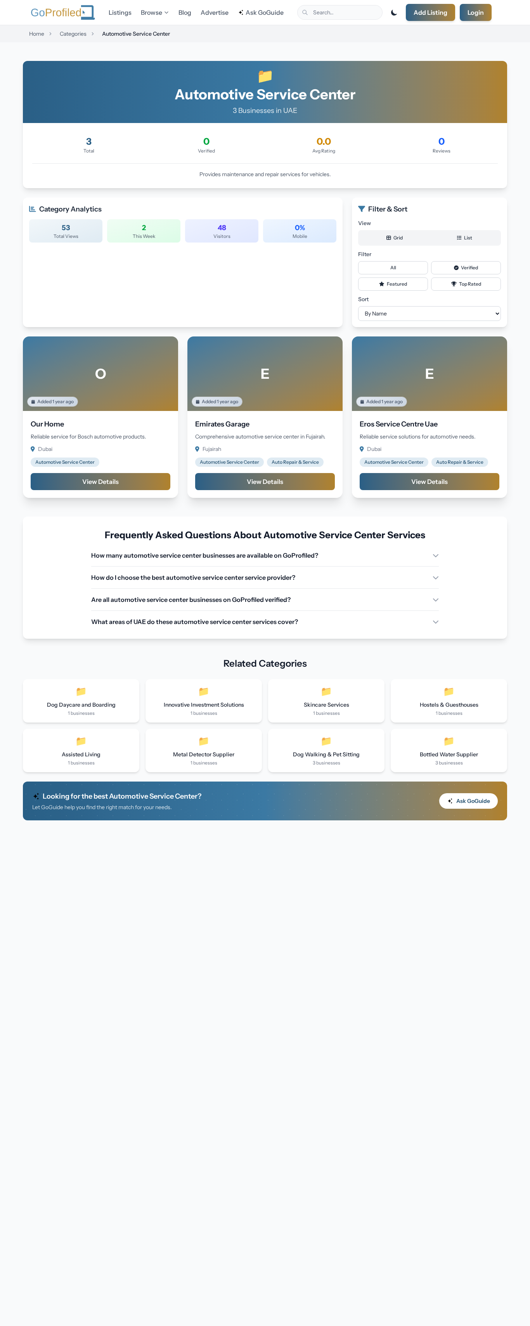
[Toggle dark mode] (394, 12)
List (467, 238)
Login (476, 12)
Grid (398, 238)
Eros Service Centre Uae (399, 424)
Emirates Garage (222, 424)
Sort (363, 299)
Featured (396, 284)
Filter (364, 254)
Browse (151, 12)
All (393, 267)
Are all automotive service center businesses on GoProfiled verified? (191, 599)
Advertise (215, 12)
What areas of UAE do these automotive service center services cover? (194, 622)
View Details (100, 481)
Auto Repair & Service (295, 462)
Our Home (47, 424)
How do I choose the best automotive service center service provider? (193, 577)
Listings (120, 12)
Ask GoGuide (265, 12)
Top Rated (469, 284)
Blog (184, 12)
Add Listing (430, 12)
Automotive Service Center (65, 462)
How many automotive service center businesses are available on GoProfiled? (204, 555)
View (364, 223)
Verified (469, 267)
